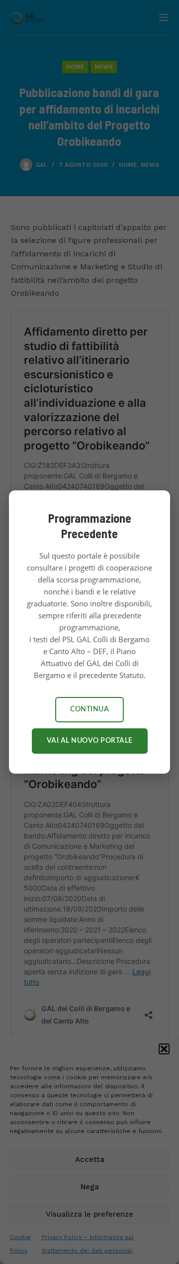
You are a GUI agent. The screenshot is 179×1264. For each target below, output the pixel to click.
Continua (89, 709)
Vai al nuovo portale (90, 740)
